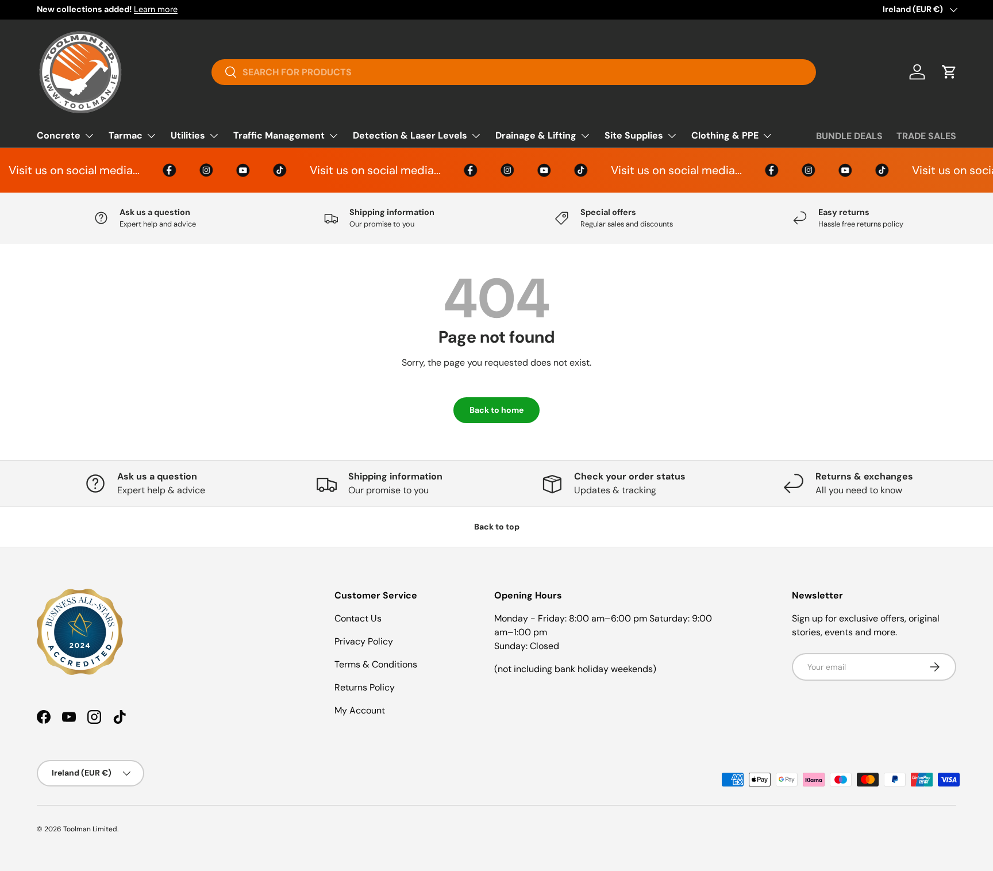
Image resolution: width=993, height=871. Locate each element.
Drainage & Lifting (535, 135)
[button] (949, 72)
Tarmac (126, 135)
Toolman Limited (90, 829)
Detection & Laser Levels (410, 135)
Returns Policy (364, 687)
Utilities (188, 135)
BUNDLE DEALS (849, 136)
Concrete (58, 135)
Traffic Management (279, 135)
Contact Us (358, 618)
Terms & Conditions (375, 664)
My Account (359, 710)
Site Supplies (634, 135)
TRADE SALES (926, 136)
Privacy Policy (363, 641)
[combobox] (513, 72)
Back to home (496, 410)
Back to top (496, 526)
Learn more (156, 9)
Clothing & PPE (725, 135)
